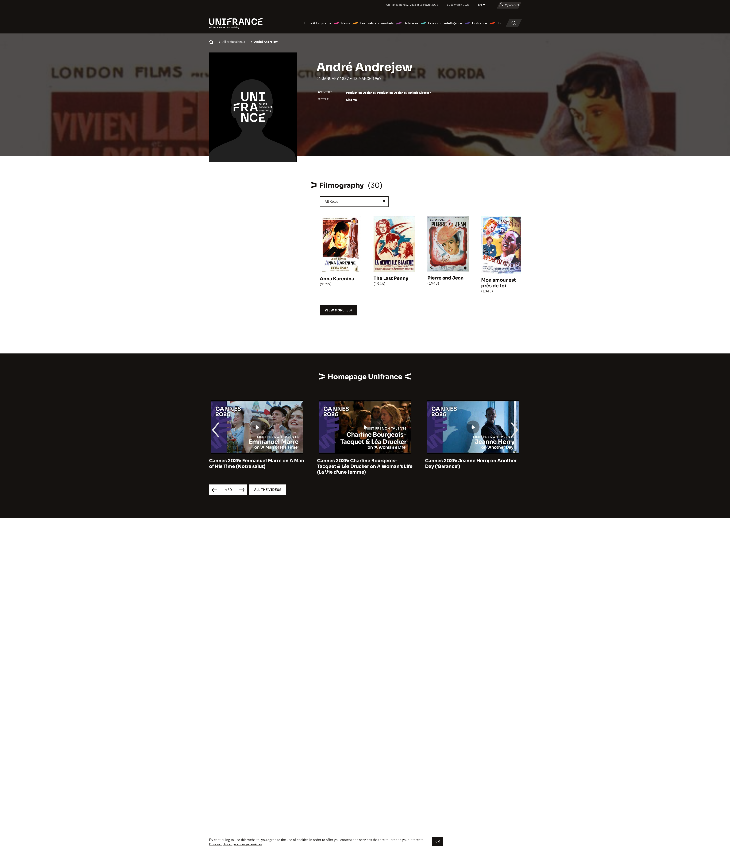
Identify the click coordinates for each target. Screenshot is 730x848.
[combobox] (354, 201)
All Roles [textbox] (331, 201)
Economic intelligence (445, 23)
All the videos (267, 490)
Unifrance (479, 23)
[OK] (437, 841)
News (345, 23)
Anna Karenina (337, 279)
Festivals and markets (377, 23)
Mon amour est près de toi (498, 283)
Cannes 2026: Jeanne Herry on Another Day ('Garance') (363, 463)
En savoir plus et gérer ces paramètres (235, 844)
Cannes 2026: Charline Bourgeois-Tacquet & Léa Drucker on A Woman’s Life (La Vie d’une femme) (257, 466)
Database (411, 23)
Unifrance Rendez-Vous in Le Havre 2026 (412, 4)
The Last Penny (391, 278)
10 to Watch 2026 (458, 4)
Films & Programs (317, 23)
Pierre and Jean (445, 278)
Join (500, 23)
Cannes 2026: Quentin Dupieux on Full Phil (469, 463)
